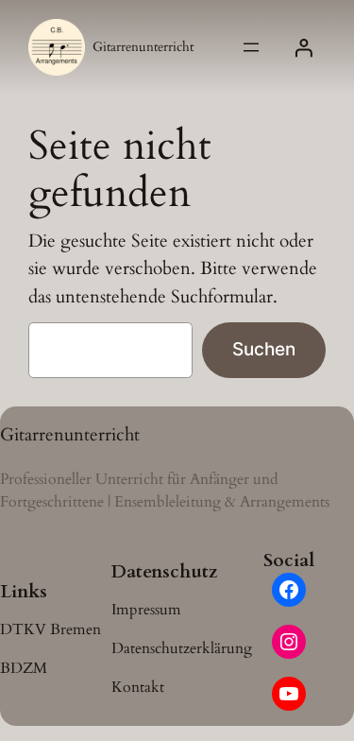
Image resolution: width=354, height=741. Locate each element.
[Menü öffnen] (251, 47)
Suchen (263, 348)
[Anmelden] (303, 47)
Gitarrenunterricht (143, 47)
